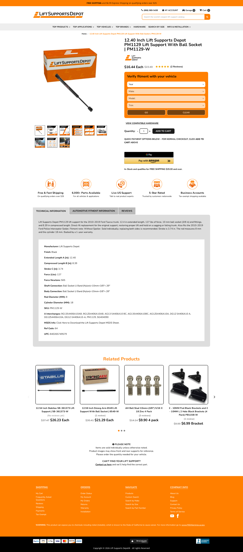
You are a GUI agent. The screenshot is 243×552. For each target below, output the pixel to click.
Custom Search (132, 497)
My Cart (39, 493)
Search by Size (156, 27)
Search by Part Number (135, 508)
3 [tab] (124, 430)
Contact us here (103, 464)
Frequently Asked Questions (43, 498)
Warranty (85, 508)
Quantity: (129, 131)
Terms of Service (177, 511)
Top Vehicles (104, 27)
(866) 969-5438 (151, 10)
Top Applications (82, 27)
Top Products (60, 27)
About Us (174, 493)
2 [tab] (121, 430)
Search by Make (132, 500)
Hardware (140, 27)
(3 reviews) (145, 415)
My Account (171, 10)
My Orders (85, 500)
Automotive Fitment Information (94, 210)
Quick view (55, 378)
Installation (85, 511)
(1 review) (100, 415)
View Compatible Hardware (142, 123)
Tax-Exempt (41, 514)
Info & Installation (177, 27)
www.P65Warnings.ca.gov (193, 525)
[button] (188, 10)
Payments (40, 510)
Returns (84, 504)
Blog (172, 497)
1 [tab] (119, 430)
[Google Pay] (149, 154)
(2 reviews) (176, 66)
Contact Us (175, 504)
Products (129, 493)
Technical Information (51, 211)
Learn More (55, 385)
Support (173, 500)
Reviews (127, 210)
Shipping (40, 507)
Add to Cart (55, 391)
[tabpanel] (55, 393)
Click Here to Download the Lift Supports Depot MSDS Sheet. (87, 322)
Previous (28, 396)
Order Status (86, 493)
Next (214, 396)
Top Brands (122, 27)
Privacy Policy (176, 508)
